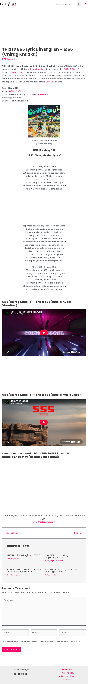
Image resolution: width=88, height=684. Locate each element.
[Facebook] (22, 674)
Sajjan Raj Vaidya (56, 561)
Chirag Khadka (36, 69)
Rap (15, 59)
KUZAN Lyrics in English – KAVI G (23, 555)
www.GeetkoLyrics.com (44, 522)
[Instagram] (15, 674)
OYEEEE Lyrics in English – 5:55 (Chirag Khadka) (61, 570)
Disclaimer (67, 669)
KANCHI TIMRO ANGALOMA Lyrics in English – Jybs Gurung (24, 570)
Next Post (80, 533)
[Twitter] (26, 674)
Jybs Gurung (11, 575)
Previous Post (10, 533)
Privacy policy (67, 673)
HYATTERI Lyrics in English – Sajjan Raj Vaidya (59, 556)
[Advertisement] (44, 31)
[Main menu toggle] (85, 4)
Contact (67, 679)
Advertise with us (67, 676)
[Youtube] (19, 674)
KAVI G (9, 559)
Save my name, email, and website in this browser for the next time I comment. (43, 641)
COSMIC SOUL (70, 69)
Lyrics (10, 59)
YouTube (50, 81)
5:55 (4, 59)
